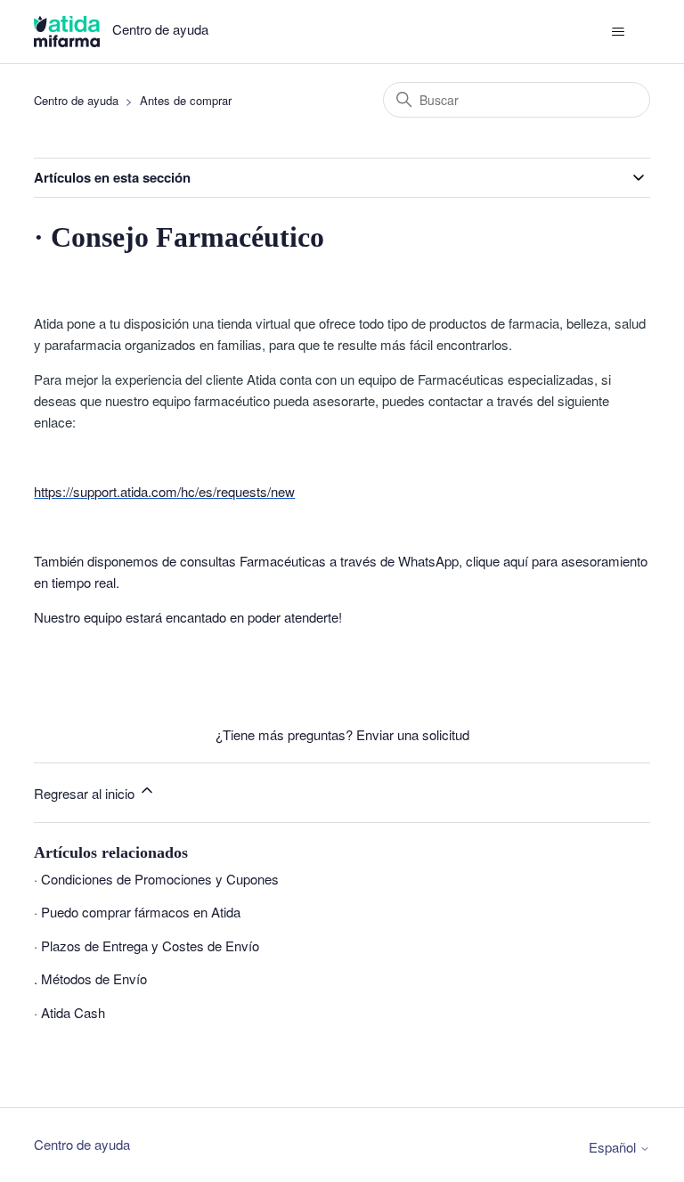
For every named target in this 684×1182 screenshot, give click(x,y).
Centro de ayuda (76, 100)
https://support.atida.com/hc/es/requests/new (164, 491)
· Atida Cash (69, 1012)
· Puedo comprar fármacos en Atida (137, 911)
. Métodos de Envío (90, 978)
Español (614, 1146)
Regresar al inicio (86, 793)
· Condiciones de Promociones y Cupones (156, 878)
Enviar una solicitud (412, 734)
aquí (515, 560)
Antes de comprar (186, 100)
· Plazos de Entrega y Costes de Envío (146, 945)
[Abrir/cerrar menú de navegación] (618, 32)
